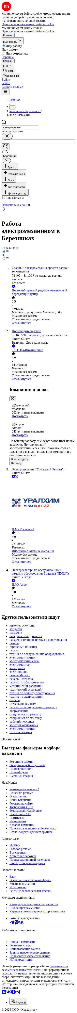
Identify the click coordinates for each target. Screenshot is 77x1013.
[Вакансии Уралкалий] (42, 503)
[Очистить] (7, 136)
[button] (6, 79)
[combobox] (20, 127)
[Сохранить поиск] (5, 146)
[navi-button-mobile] (5, 92)
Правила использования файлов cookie (28, 31)
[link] (8, 70)
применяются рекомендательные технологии (35, 968)
